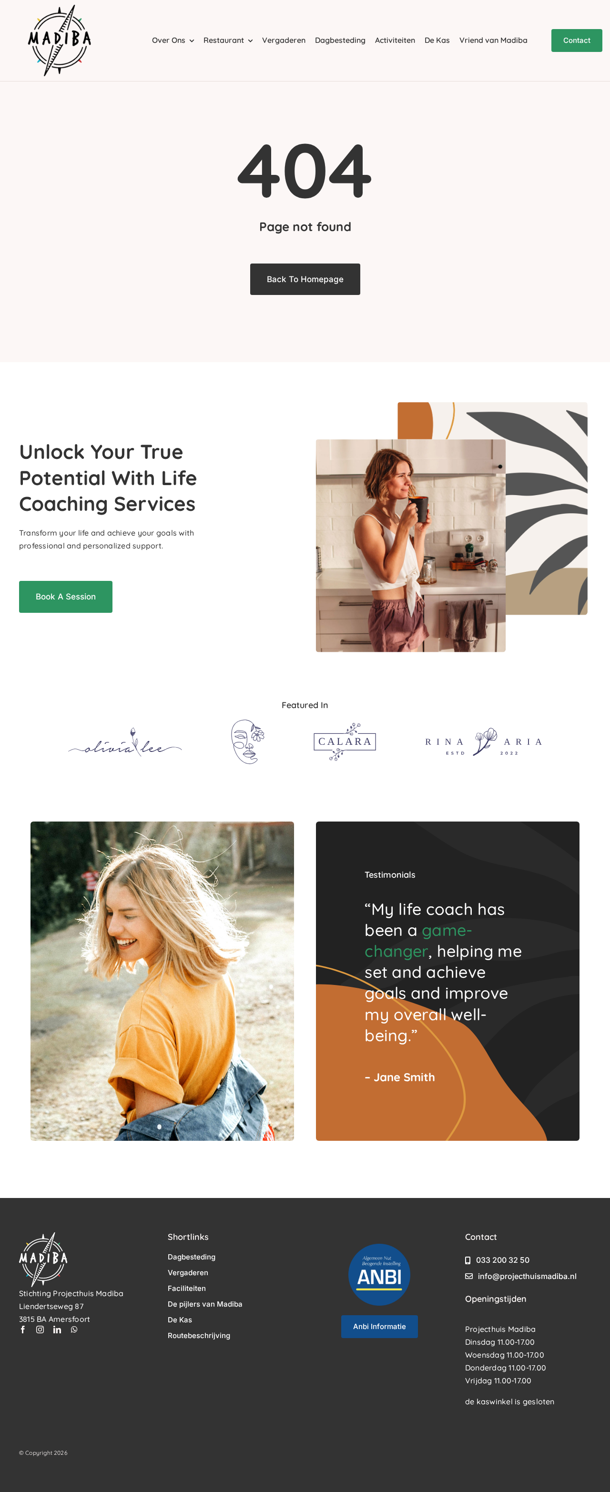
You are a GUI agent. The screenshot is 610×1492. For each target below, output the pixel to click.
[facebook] (23, 1329)
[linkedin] (57, 1329)
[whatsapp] (74, 1329)
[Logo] (125, 731)
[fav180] (59, 8)
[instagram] (40, 1329)
